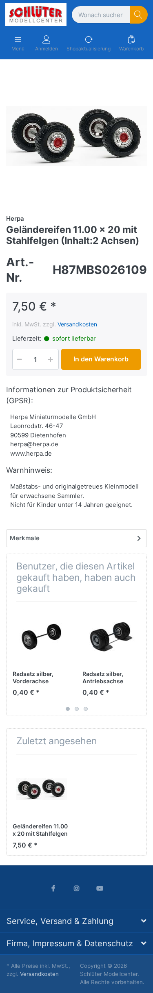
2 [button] (77, 709)
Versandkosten (77, 324)
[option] (76, 136)
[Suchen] (139, 15)
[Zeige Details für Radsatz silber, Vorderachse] (41, 636)
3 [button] (86, 709)
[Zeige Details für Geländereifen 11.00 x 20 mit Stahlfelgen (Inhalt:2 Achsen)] (41, 789)
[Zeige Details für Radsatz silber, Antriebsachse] (111, 636)
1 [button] (68, 709)
